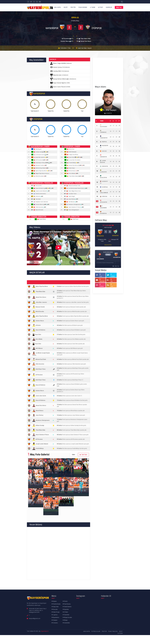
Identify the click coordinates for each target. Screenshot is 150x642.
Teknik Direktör (67, 606)
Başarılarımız (56, 617)
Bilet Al (119, 7)
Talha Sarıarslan (39, 207)
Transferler (66, 615)
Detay (108, 254)
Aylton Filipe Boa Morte (41, 170)
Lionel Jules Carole (40, 154)
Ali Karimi (38, 196)
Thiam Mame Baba (73, 176)
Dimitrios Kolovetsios (41, 193)
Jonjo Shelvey (71, 199)
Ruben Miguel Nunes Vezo (74, 191)
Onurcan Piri (39, 185)
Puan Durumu (82, 7)
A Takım (92, 7)
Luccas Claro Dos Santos (74, 160)
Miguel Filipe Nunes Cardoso (42, 173)
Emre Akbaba (72, 173)
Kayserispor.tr (45, 631)
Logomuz (55, 615)
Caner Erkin (72, 157)
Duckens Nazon (39, 204)
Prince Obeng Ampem (73, 209)
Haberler (109, 7)
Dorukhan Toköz (72, 193)
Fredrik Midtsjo (72, 162)
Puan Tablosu (113, 631)
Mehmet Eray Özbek (41, 168)
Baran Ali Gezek (39, 209)
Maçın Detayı (108, 245)
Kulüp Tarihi (56, 606)
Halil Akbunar (71, 201)
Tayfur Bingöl (71, 196)
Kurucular (55, 609)
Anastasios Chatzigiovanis (74, 204)
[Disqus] (59, 553)
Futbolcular (95, 631)
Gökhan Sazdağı (40, 151)
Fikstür (73, 7)
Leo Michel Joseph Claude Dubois (76, 188)
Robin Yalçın (72, 168)
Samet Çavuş (57, 67)
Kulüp (66, 7)
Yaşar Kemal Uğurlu (59, 83)
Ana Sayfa (57, 7)
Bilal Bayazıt (38, 149)
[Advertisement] (108, 71)
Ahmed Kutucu (72, 170)
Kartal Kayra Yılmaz (40, 162)
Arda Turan (75, 219)
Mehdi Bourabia (40, 176)
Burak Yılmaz (42, 219)
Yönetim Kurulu (56, 604)
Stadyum (55, 620)
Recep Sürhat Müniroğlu (61, 79)
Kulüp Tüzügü (56, 612)
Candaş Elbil (57, 71)
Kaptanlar (66, 609)
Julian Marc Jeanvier (40, 157)
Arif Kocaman (39, 160)
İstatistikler (67, 623)
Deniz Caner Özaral (59, 87)
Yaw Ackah (38, 199)
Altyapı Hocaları (68, 617)
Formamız (55, 623)
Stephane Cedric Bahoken (42, 201)
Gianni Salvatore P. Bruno (74, 207)
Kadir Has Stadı (82, 48)
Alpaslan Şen (57, 75)
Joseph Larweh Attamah (41, 191)
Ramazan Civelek (40, 165)
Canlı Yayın (84, 454)
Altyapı (100, 7)
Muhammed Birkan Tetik (74, 185)
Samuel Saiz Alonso (73, 165)
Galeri (73, 454)
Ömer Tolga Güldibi (59, 63)
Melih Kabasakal (72, 151)
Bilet (121, 631)
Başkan (55, 601)
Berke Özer (71, 149)
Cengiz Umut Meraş (73, 154)
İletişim (120, 633)
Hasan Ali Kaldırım (40, 188)
